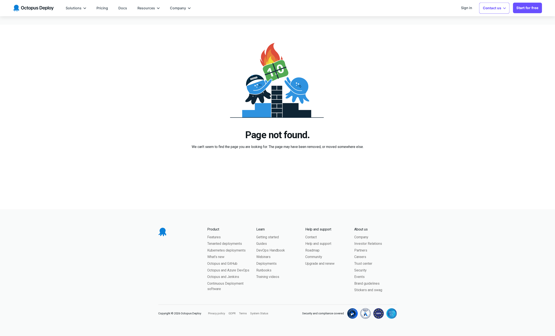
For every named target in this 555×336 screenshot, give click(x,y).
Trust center (363, 263)
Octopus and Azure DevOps (228, 270)
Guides (261, 244)
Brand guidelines (367, 283)
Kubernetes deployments (226, 250)
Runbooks (263, 270)
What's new (215, 257)
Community (313, 257)
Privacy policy (216, 313)
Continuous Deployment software (225, 286)
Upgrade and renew (320, 263)
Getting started (267, 237)
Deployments (266, 263)
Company (361, 237)
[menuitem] (76, 8)
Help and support (318, 244)
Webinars (263, 257)
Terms (243, 313)
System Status (259, 313)
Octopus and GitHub (222, 263)
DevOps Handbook (270, 250)
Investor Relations (368, 244)
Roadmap (312, 250)
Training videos (267, 277)
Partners (360, 250)
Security (360, 270)
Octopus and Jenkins (223, 277)
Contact (311, 237)
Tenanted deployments (224, 244)
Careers (360, 257)
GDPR (232, 313)
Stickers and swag (368, 290)
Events (359, 277)
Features (214, 237)
